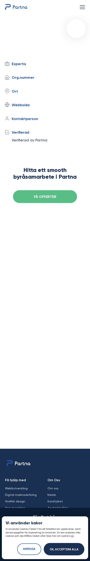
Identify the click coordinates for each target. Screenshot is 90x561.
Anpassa (29, 549)
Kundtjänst (55, 501)
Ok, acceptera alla (64, 549)
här (72, 536)
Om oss (53, 488)
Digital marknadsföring (21, 494)
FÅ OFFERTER (45, 197)
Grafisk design (15, 501)
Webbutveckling (16, 488)
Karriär (52, 494)
